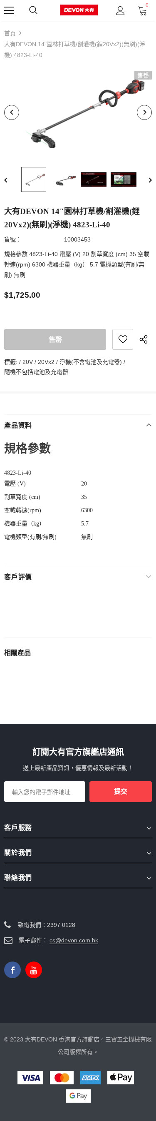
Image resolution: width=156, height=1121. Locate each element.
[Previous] (11, 112)
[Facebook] (12, 970)
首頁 (10, 33)
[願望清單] (122, 339)
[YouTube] (33, 970)
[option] (78, 112)
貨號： (13, 239)
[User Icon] (120, 10)
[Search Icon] (33, 10)
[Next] (144, 112)
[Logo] (79, 10)
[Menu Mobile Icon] (9, 10)
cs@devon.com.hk (74, 940)
